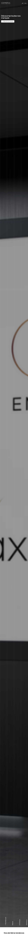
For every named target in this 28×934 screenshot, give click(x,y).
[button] (24, 3)
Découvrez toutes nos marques (10, 17)
